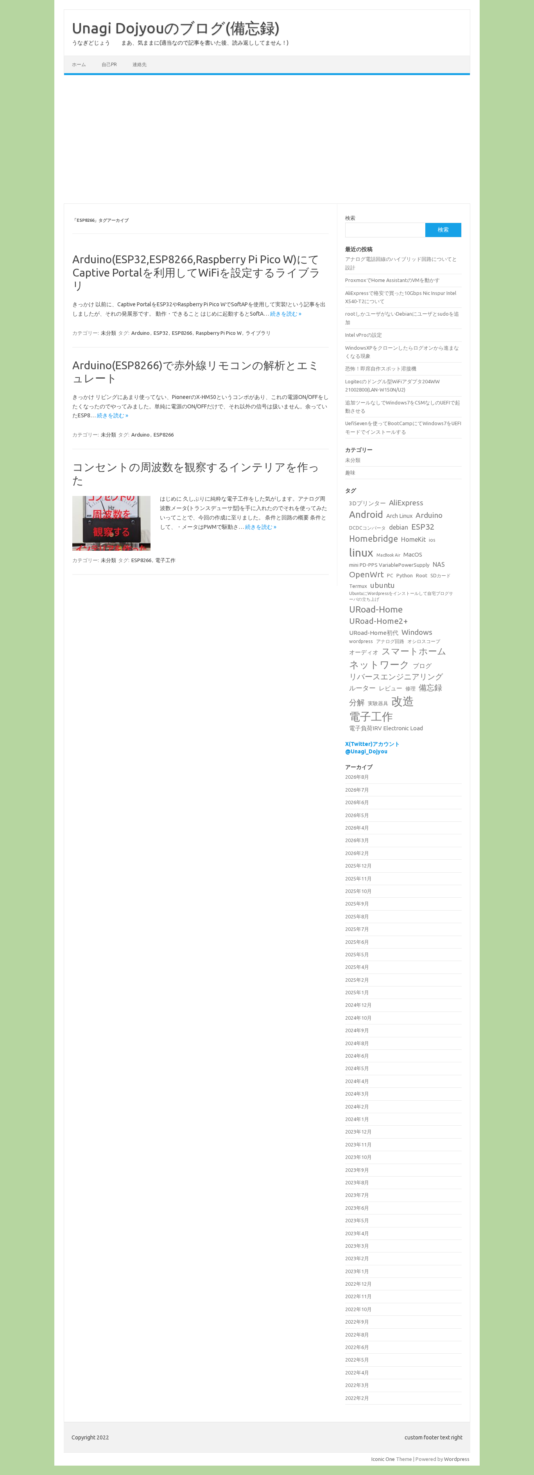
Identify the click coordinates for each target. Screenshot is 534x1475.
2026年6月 (357, 802)
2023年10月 (358, 1157)
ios (432, 540)
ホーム (79, 64)
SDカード (440, 575)
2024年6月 (357, 1055)
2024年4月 (357, 1081)
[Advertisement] (267, 139)
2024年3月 (357, 1093)
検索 (350, 218)
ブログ (422, 665)
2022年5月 (357, 1359)
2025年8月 (357, 916)
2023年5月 (357, 1220)
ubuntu (382, 585)
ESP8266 (182, 333)
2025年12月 (358, 865)
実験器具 (378, 703)
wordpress (361, 641)
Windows (416, 632)
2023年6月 (357, 1208)
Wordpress (456, 1459)
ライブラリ (258, 333)
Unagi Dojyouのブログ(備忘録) (176, 28)
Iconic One (383, 1459)
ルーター (362, 688)
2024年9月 (357, 1030)
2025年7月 (357, 929)
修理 (410, 688)
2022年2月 (357, 1398)
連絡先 (140, 64)
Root (421, 575)
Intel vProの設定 (363, 335)
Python (404, 575)
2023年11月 (358, 1144)
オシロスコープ (423, 641)
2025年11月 (358, 878)
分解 (357, 702)
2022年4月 (357, 1372)
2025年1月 (357, 992)
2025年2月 (357, 980)
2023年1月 (357, 1271)
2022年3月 (357, 1385)
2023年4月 (357, 1233)
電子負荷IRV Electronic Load (386, 728)
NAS (439, 564)
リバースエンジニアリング (396, 676)
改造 (402, 701)
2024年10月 (358, 1017)
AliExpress (406, 503)
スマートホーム (414, 651)
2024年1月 (357, 1119)
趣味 (350, 472)
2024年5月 (357, 1068)
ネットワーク (379, 664)
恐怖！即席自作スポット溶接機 (380, 368)
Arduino (140, 333)
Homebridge (373, 538)
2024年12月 (358, 1005)
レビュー (390, 688)
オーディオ (363, 652)
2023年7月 (357, 1195)
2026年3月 (357, 840)
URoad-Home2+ (378, 620)
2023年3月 (357, 1246)
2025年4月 (357, 967)
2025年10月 (358, 891)
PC (390, 575)
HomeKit (413, 539)
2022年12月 (358, 1283)
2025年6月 (357, 942)
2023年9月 (357, 1170)
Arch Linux (399, 515)
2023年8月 (357, 1182)
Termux (358, 586)
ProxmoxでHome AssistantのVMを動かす (392, 280)
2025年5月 (357, 954)
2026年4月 (357, 827)
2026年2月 (357, 853)
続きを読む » (285, 314)
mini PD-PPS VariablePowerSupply (389, 565)
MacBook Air (388, 555)
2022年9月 (357, 1321)
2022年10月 (358, 1309)
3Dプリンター (367, 503)
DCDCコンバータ (367, 527)
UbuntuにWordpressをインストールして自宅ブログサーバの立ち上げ (401, 596)
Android (366, 514)
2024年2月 (357, 1106)
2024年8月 (357, 1043)
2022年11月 (358, 1296)
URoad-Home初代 (373, 632)
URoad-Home (376, 609)
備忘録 (430, 687)
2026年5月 (357, 815)
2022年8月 (357, 1334)
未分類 (108, 333)
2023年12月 (358, 1131)
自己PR (109, 64)
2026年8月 (357, 777)
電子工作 (165, 560)
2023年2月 (357, 1258)
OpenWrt (366, 574)
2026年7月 (357, 789)
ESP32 (161, 333)
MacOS (412, 554)
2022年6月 (357, 1347)
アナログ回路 (390, 641)
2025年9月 (357, 903)
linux (361, 552)
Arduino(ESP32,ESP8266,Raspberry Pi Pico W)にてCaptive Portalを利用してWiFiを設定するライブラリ (196, 272)
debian (398, 527)
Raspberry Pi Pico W (219, 333)
